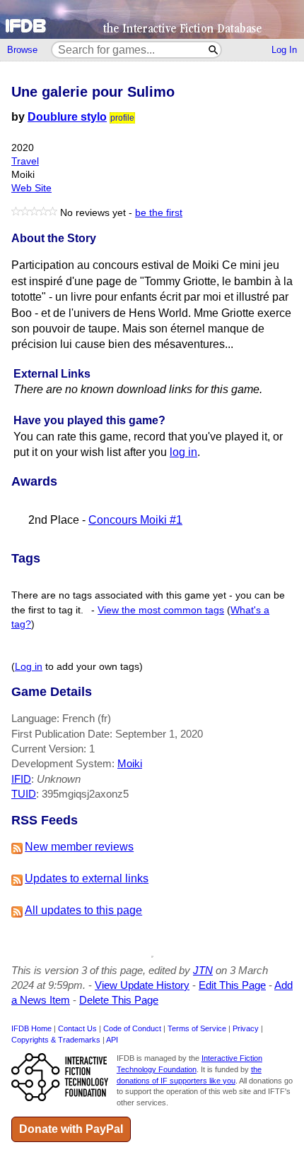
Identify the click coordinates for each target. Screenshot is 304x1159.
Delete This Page (118, 1000)
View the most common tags (161, 610)
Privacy (246, 1028)
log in (183, 452)
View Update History (142, 985)
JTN (203, 970)
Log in (28, 666)
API (112, 1039)
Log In (284, 49)
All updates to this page (83, 910)
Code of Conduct (132, 1028)
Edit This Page (232, 985)
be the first (158, 213)
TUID (23, 794)
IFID (21, 779)
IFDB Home (31, 1028)
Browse (22, 49)
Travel (25, 161)
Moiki (129, 763)
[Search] (214, 49)
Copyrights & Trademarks (55, 1039)
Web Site (31, 188)
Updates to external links (86, 878)
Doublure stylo (67, 117)
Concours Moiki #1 (135, 520)
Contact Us (77, 1028)
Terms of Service (197, 1028)
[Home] (152, 19)
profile (122, 118)
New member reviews (79, 847)
